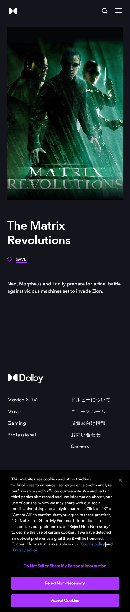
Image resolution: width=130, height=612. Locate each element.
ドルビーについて (91, 400)
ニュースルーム (88, 412)
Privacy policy (25, 550)
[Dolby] (13, 11)
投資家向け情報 (88, 423)
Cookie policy (93, 544)
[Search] (104, 11)
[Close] (120, 480)
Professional (22, 435)
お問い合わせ (86, 435)
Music (14, 412)
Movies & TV (22, 400)
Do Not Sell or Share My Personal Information (65, 566)
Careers (80, 446)
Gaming (17, 423)
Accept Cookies (65, 601)
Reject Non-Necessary (65, 583)
